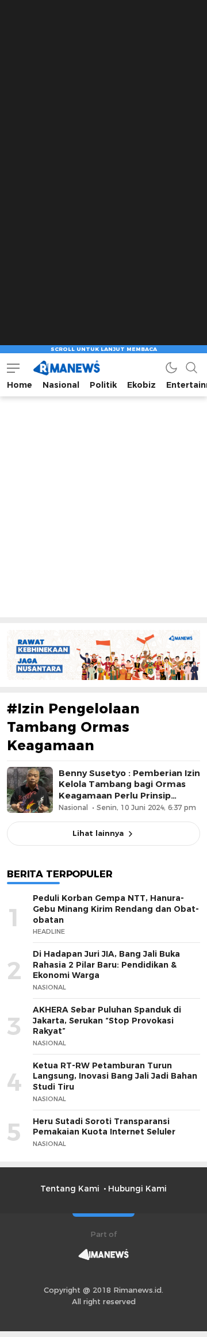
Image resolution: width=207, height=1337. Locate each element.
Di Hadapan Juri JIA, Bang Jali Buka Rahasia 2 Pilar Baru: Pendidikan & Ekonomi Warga (106, 964)
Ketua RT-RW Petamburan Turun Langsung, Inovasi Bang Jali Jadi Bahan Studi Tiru (115, 1076)
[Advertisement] (103, 103)
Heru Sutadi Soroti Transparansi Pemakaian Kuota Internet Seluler (104, 1127)
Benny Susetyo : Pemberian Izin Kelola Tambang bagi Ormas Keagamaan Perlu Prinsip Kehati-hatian (129, 790)
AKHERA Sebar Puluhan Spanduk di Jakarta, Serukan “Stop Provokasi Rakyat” (107, 1020)
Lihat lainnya (98, 833)
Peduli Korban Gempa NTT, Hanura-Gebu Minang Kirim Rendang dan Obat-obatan (116, 908)
